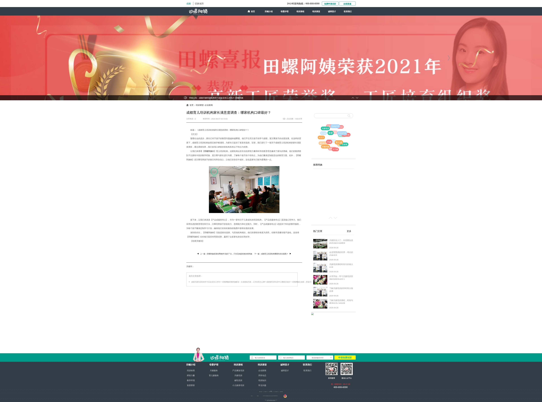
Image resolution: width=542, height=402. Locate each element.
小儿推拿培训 (238, 385)
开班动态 (262, 375)
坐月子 (332, 147)
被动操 (341, 127)
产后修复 (334, 134)
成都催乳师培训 (281, 391)
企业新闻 (209, 105)
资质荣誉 (191, 385)
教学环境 (191, 380)
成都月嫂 (337, 132)
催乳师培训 (322, 141)
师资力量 (191, 375)
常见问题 (262, 385)
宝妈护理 (345, 136)
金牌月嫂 (331, 124)
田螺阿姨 (208, 151)
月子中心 (330, 127)
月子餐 (328, 142)
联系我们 (348, 11)
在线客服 (347, 3)
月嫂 (336, 149)
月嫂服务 (214, 370)
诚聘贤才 (332, 11)
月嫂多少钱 (322, 131)
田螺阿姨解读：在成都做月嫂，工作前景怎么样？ (247, 282)
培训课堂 (200, 105)
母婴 (343, 145)
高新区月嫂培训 (260, 391)
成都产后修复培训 (270, 391)
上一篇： (226, 253)
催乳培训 (238, 380)
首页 (253, 11)
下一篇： (271, 253)
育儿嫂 (329, 139)
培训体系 (191, 370)
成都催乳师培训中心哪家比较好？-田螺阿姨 (282, 282)
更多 (349, 231)
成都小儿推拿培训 (276, 391)
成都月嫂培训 (265, 391)
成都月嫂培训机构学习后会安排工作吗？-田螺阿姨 (221, 97)
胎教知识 (321, 138)
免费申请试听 (330, 3)
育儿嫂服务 (214, 375)
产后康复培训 (238, 370)
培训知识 (262, 380)
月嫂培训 (340, 142)
